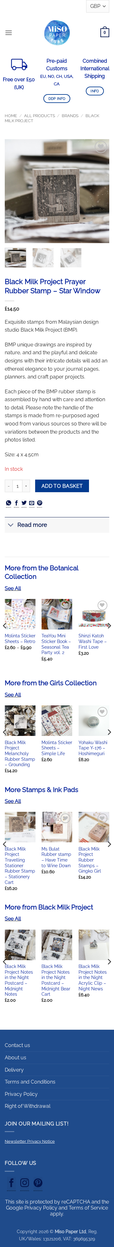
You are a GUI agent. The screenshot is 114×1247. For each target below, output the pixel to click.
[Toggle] (11, 525)
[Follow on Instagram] (24, 1184)
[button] (8, 32)
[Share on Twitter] (24, 503)
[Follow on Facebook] (11, 1184)
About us (15, 1058)
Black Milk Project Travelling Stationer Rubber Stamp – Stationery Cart (20, 865)
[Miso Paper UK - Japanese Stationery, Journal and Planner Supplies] (57, 33)
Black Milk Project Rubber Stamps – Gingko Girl (90, 860)
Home (11, 115)
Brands (70, 115)
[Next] (99, 191)
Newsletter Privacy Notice (30, 1141)
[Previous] (15, 191)
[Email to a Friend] (31, 503)
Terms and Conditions (30, 1082)
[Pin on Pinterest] (39, 503)
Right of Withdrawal (27, 1106)
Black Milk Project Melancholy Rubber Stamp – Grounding (20, 753)
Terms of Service (88, 1208)
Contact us (17, 1045)
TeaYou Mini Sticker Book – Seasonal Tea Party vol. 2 (56, 644)
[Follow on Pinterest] (38, 1184)
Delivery (14, 1070)
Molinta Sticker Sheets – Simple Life (56, 748)
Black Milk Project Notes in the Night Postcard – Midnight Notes (19, 980)
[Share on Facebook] (16, 503)
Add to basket (62, 486)
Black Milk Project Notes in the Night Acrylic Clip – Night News (93, 977)
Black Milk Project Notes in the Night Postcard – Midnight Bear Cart (55, 980)
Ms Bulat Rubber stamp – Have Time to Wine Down (56, 857)
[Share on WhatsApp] (8, 503)
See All (13, 588)
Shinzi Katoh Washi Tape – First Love (93, 641)
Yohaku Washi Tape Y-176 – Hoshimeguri (93, 748)
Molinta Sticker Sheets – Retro (20, 638)
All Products (39, 115)
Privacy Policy (21, 1094)
